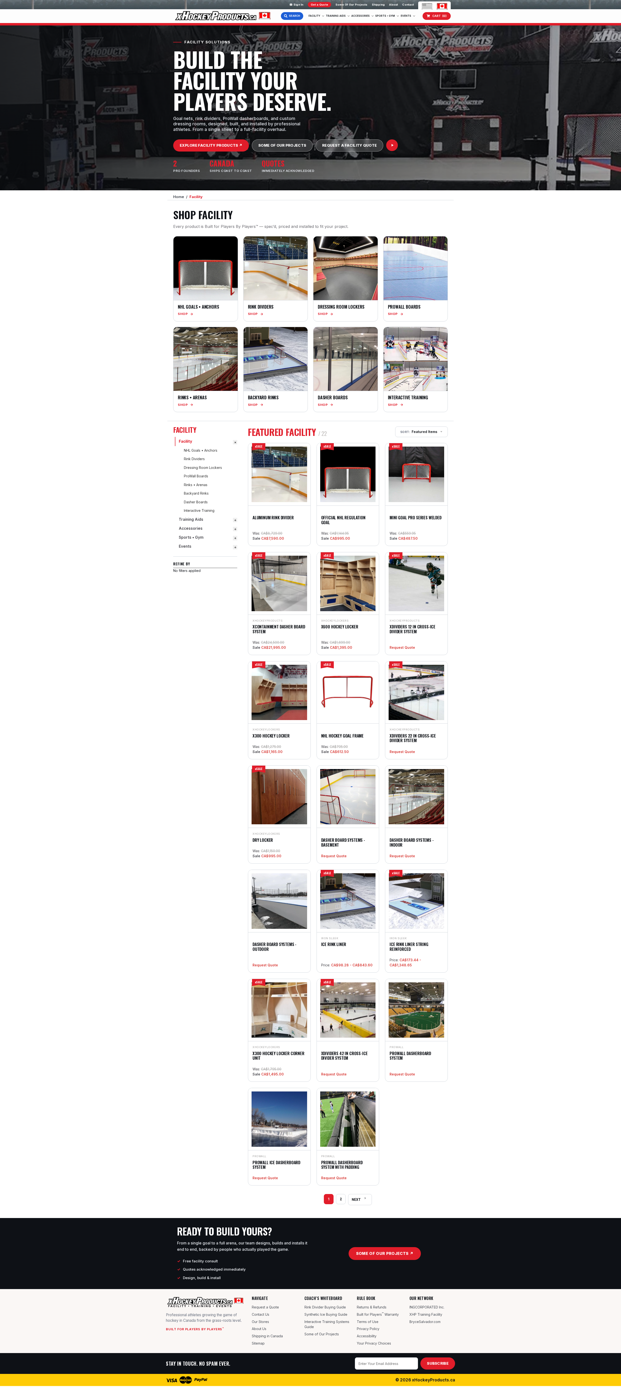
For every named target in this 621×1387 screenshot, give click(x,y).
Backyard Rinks (196, 493)
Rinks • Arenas (195, 485)
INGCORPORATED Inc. (426, 1307)
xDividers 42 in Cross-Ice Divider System (344, 1055)
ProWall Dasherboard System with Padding (342, 1164)
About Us (259, 1329)
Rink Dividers (194, 459)
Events (406, 15)
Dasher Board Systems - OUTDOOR (274, 946)
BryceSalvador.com (425, 1322)
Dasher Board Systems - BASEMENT (343, 842)
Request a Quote (265, 1307)
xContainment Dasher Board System (279, 629)
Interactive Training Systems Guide (326, 1324)
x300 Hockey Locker (271, 736)
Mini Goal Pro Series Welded (415, 517)
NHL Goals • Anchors (200, 450)
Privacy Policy (368, 1329)
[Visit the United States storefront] (426, 6)
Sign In (298, 4)
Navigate (260, 1298)
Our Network (421, 1298)
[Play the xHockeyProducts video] (392, 145)
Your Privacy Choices (374, 1343)
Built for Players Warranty (378, 1314)
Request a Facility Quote (349, 145)
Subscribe (438, 1363)
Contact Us (260, 1314)
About (393, 4)
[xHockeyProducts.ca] (222, 16)
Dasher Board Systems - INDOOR (411, 842)
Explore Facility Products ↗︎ (211, 145)
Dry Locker (263, 840)
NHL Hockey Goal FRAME (342, 736)
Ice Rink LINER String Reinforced (409, 946)
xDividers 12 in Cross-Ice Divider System (412, 629)
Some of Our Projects (321, 1334)
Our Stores (260, 1322)
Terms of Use (367, 1322)
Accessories (360, 15)
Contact (408, 4)
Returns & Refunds (371, 1307)
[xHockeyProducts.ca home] (205, 1302)
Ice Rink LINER (333, 944)
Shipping (378, 4)
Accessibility (366, 1336)
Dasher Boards (196, 502)
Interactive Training (199, 510)
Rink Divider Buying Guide (325, 1307)
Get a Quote (319, 4)
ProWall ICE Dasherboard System (276, 1164)
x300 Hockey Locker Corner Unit (278, 1055)
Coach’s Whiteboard (323, 1298)
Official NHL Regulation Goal (343, 519)
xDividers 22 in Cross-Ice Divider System (413, 738)
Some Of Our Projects (351, 4)
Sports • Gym (385, 15)
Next (356, 1200)
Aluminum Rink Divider (273, 517)
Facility (314, 15)
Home (178, 196)
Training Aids (336, 15)
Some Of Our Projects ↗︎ (384, 1253)
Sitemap (258, 1343)
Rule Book (366, 1298)
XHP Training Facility (425, 1314)
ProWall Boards (196, 476)
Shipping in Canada (267, 1336)
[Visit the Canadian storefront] (442, 6)
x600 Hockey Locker (339, 627)
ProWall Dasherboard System (410, 1055)
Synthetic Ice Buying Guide (325, 1314)
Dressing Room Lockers (203, 467)
